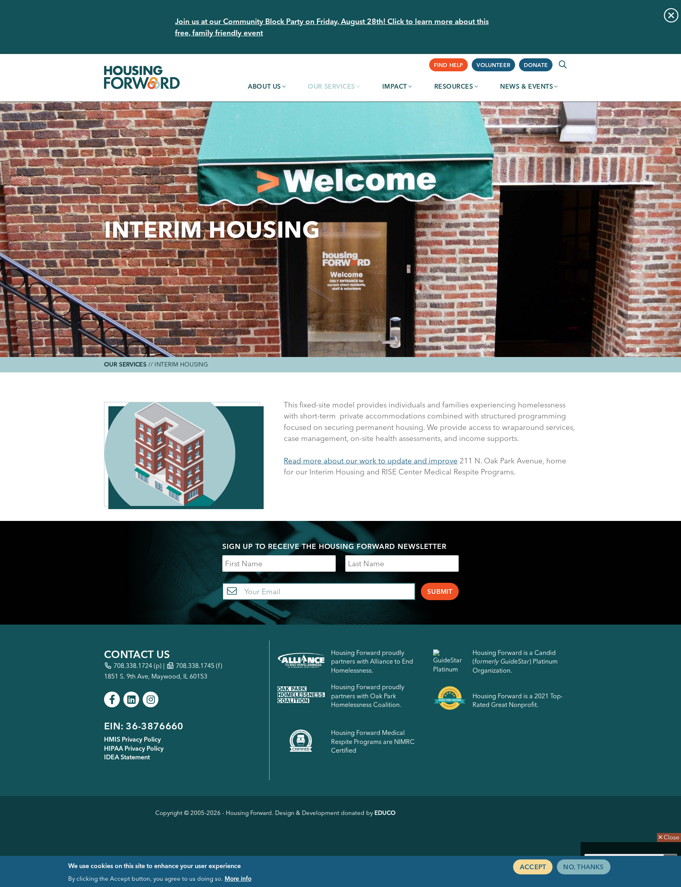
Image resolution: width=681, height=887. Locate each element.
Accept (533, 866)
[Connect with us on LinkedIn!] (131, 699)
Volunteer (493, 65)
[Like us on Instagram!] (150, 699)
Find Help (448, 65)
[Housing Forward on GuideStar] (449, 661)
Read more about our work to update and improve (371, 460)
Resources (453, 86)
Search (562, 64)
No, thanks (583, 866)
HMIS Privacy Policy (132, 739)
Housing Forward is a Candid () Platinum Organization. (515, 661)
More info (238, 878)
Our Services (331, 86)
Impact (394, 86)
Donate (536, 65)
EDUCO (385, 812)
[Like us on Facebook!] (112, 699)
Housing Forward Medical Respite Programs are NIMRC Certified (373, 741)
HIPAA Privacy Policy (134, 748)
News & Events (526, 86)
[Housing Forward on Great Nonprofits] (449, 700)
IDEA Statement (127, 757)
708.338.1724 (133, 665)
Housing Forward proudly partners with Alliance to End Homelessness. (372, 661)
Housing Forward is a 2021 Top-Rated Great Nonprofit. (518, 700)
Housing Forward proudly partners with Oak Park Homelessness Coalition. (367, 695)
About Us (264, 86)
